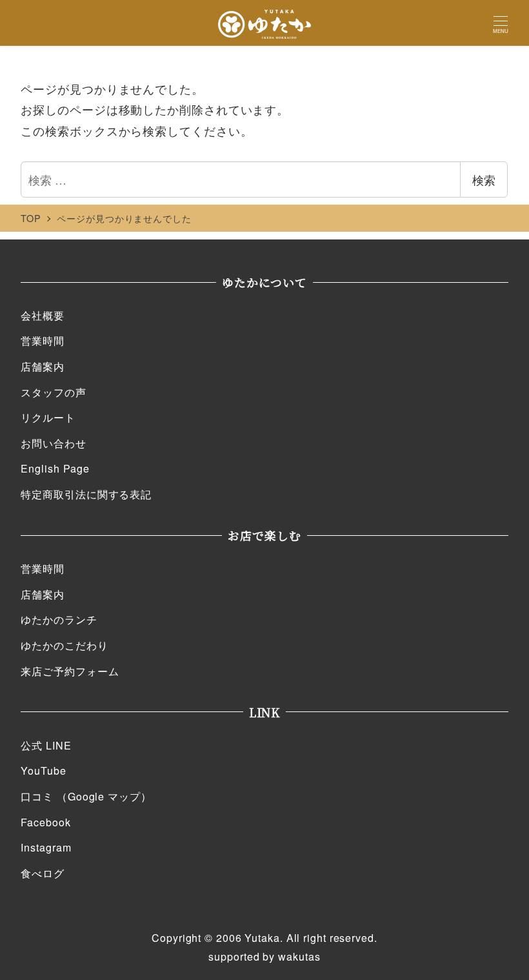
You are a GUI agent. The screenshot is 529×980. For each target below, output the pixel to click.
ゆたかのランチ (59, 619)
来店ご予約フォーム (70, 671)
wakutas (299, 956)
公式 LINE (46, 745)
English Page (55, 468)
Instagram (46, 847)
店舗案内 (43, 366)
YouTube (43, 770)
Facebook (45, 822)
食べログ (43, 873)
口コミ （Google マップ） (86, 796)
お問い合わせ (53, 443)
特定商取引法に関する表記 (86, 494)
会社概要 (43, 315)
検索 (483, 179)
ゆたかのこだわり (64, 645)
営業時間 (43, 340)
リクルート (48, 417)
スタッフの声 (53, 392)
